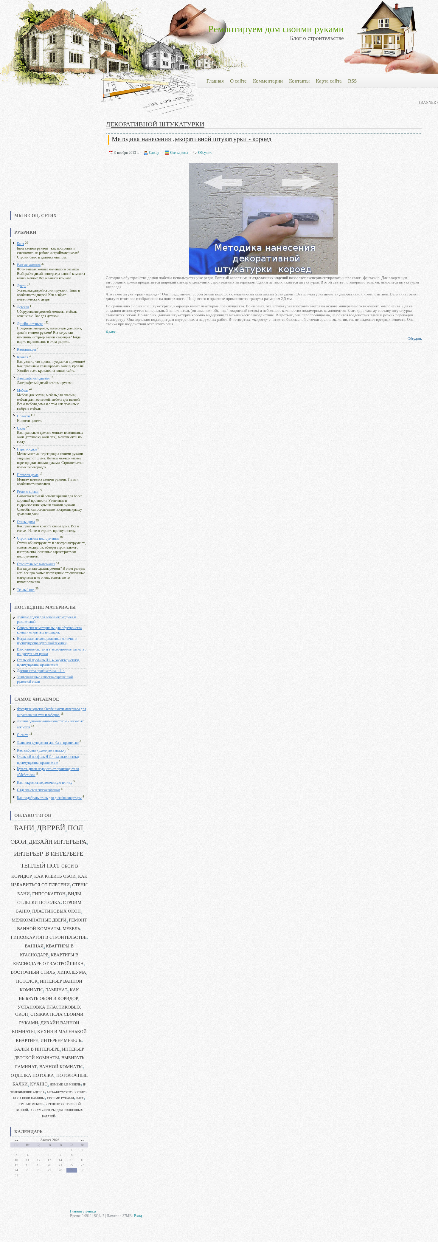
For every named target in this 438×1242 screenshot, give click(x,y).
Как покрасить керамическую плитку (44, 782)
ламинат (56, 989)
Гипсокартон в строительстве (48, 937)
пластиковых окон (56, 911)
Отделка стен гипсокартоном (38, 790)
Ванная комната (29, 265)
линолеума (72, 972)
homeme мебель (31, 1104)
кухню (38, 1084)
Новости (23, 416)
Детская (23, 307)
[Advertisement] (49, 165)
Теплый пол (26, 590)
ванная (34, 946)
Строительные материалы (36, 564)
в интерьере (64, 854)
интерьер (28, 854)
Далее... (112, 331)
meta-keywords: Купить (66, 1092)
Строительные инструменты (38, 539)
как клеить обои (55, 876)
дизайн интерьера (57, 842)
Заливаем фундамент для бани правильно (48, 743)
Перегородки (27, 449)
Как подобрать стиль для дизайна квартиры (49, 798)
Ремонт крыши (28, 492)
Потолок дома (27, 475)
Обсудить (205, 153)
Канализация (26, 349)
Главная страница (83, 1211)
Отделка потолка (32, 1075)
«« (16, 1140)
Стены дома (26, 522)
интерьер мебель (61, 1040)
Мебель (22, 391)
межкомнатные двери (39, 920)
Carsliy (154, 153)
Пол (75, 828)
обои (18, 842)
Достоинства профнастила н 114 (41, 671)
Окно (21, 428)
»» (82, 1140)
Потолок (27, 981)
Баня (20, 244)
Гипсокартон (49, 893)
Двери (21, 286)
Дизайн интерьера (30, 324)
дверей (51, 828)
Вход (138, 1216)
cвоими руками (60, 1098)
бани (24, 828)
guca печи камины (29, 1098)
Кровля (22, 357)
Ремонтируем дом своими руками (276, 29)
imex (80, 1098)
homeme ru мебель (65, 1084)
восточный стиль (33, 972)
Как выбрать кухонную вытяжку (41, 750)
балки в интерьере (37, 1049)
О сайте (22, 735)
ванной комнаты (61, 1066)
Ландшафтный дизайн (33, 378)
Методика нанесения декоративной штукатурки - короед (191, 139)
